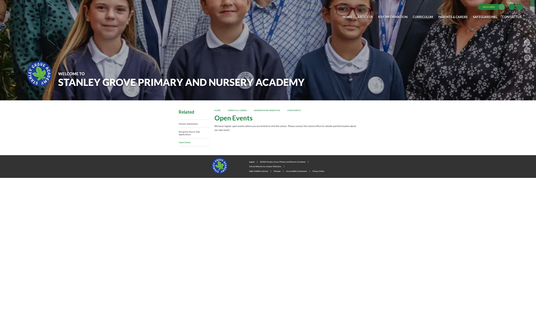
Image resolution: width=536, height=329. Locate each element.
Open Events (294, 110)
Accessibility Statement (296, 171)
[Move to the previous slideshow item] (527, 50)
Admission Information (267, 110)
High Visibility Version (258, 171)
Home (217, 110)
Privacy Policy (318, 171)
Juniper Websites (273, 166)
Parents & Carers (237, 110)
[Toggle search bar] (519, 7)
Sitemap (277, 171)
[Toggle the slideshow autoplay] (527, 43)
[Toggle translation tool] (512, 7)
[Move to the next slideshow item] (527, 58)
